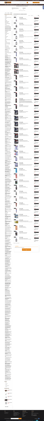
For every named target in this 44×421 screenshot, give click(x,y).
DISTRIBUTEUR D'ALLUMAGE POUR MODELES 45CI (8, 204)
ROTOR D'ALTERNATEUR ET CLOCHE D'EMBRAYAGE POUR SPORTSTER (8, 328)
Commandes (23, 413)
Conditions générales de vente (16, 413)
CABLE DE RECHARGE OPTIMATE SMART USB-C (8, 117)
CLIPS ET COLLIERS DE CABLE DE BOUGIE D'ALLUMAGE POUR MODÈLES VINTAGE (8, 171)
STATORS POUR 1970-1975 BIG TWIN (8, 356)
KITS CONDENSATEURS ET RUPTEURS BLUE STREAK (7, 260)
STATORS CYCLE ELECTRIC (7, 351)
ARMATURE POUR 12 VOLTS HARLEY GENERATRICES (7, 70)
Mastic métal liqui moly (22, 169)
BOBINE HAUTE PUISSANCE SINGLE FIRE (8, 90)
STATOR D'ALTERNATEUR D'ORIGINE (7, 345)
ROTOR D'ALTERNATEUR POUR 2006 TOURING (8, 329)
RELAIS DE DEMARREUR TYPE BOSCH (7, 316)
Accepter (37, 420)
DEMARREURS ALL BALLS (7, 200)
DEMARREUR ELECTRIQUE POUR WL (8, 197)
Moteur (5, 40)
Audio (5, 19)
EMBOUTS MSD (6, 212)
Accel (6, 382)
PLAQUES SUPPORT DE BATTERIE (8, 300)
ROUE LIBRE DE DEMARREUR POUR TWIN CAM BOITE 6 (8, 335)
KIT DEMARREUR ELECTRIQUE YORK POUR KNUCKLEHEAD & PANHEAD (8, 253)
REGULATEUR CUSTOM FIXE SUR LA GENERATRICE (8, 306)
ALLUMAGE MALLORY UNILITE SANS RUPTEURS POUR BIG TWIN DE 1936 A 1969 (8, 59)
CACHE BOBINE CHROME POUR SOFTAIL (8, 148)
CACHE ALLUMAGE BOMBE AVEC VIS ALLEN (8, 126)
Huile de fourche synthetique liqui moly (24, 76)
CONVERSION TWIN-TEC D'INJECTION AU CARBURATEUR (8, 179)
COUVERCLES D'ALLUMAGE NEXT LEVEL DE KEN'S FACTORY (8, 188)
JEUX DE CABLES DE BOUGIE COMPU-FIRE (7, 236)
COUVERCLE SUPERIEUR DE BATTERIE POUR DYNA (7, 187)
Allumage (6, 20)
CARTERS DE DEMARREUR (7, 166)
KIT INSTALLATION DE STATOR (8, 256)
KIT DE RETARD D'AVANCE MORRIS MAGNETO (7, 250)
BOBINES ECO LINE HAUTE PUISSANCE (7, 104)
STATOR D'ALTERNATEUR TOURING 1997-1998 (7, 348)
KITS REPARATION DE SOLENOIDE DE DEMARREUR (8, 268)
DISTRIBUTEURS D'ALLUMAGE (8, 205)
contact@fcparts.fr (14, 0)
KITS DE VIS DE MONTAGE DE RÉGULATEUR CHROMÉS (8, 264)
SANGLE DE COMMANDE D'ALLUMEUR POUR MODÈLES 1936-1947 (8, 337)
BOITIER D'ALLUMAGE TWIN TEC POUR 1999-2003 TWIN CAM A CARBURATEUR (8, 106)
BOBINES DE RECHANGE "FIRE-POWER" (8, 99)
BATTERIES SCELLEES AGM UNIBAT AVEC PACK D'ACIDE (8, 77)
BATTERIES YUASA (7, 80)
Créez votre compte (37, 0)
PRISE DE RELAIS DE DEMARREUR (8, 301)
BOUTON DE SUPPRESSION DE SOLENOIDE (8, 112)
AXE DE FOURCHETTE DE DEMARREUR (7, 72)
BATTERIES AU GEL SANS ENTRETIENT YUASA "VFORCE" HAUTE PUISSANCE (8, 74)
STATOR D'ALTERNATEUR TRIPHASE (7, 350)
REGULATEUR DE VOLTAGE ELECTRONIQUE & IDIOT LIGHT (8, 311)
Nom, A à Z (34, 15)
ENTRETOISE (6, 213)
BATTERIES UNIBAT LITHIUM (7, 79)
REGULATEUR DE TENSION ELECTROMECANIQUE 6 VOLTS (8, 308)
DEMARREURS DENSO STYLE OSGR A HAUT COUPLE (7, 201)
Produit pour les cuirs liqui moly (23, 232)
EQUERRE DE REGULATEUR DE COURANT (8, 214)
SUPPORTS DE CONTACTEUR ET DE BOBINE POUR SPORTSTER (8, 366)
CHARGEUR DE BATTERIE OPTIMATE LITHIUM (7, 168)
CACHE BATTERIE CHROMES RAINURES (8, 139)
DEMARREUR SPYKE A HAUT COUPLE (7, 199)
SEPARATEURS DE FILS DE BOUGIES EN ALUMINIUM (7, 342)
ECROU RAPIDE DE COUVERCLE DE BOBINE (8, 209)
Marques (5, 381)
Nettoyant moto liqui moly (22, 186)
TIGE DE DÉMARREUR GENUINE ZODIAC (8, 372)
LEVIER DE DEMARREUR (7, 274)
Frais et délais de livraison (15, 412)
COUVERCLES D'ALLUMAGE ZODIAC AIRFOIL (7, 190)
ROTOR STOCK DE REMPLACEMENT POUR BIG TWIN (8, 331)
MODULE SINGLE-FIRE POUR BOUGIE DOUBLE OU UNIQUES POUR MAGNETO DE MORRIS (8, 283)
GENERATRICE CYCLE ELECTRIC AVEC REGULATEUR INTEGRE (8, 235)
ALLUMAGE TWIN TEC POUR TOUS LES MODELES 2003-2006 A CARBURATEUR (8, 66)
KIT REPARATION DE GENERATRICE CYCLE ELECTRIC (8, 258)
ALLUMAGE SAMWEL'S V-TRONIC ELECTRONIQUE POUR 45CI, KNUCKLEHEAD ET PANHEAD (8, 63)
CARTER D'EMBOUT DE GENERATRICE (7, 165)
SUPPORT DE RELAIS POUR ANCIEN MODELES (8, 361)
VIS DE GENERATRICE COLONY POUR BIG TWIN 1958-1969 (8, 377)
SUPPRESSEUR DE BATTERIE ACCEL (7, 368)
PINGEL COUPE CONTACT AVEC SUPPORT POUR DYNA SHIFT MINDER (8, 295)
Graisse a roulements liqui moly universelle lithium (25, 53)
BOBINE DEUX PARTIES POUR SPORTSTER (7, 87)
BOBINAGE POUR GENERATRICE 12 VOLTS (8, 83)
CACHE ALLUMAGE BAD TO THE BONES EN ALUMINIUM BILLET (8, 125)
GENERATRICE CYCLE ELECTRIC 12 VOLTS (8, 232)
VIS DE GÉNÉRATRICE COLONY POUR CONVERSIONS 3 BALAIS (8, 378)
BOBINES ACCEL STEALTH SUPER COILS (8, 97)
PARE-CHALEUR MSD (7, 286)
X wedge (6, 53)
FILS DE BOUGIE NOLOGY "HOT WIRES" (8, 219)
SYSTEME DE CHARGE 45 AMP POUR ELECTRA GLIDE (8, 369)
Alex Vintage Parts (7, 385)
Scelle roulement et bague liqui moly (23, 238)
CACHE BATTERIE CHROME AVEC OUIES (8, 136)
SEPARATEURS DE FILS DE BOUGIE (8, 341)
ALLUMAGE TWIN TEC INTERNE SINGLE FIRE (8, 64)
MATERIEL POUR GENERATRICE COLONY (8, 280)
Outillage (6, 41)
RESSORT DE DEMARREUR (7, 321)
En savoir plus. (34, 420)
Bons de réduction (24, 415)
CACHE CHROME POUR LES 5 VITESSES (8, 153)
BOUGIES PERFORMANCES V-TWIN (8, 109)
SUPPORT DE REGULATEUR (7, 360)
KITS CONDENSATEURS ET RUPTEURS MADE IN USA (7, 261)
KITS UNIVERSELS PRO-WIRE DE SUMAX (8, 273)
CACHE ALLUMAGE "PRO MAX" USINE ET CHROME (8, 122)
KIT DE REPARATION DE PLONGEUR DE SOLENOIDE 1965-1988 (8, 248)
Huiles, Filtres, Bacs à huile (7, 39)
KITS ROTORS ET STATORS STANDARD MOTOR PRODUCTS (8, 270)
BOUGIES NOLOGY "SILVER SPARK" (8, 108)
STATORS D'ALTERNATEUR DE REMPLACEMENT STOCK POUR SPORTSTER (8, 353)
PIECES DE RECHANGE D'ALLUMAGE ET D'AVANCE (7, 290)
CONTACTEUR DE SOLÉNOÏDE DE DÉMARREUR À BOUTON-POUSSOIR (8, 175)
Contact (17, 4)
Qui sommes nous (6, 413)
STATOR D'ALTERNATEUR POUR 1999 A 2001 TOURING (8, 347)
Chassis (6, 24)
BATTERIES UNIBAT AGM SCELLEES (8, 78)
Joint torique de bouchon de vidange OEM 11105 (10, 402)
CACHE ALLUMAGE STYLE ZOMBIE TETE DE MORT (8, 134)
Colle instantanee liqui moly (22, 18)
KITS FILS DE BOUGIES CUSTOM (8, 267)
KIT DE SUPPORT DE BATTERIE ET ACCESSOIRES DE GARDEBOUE (8, 251)
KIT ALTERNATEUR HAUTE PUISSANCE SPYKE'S (7, 240)
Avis (36, 4)
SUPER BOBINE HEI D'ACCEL (7, 358)
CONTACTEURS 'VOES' (7, 178)
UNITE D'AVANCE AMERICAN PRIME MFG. (7, 375)
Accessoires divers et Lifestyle (8, 52)
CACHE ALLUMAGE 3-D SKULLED (8, 123)
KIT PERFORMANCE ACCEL (7, 257)
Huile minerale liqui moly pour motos (23, 111)
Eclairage (6, 32)
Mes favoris (17, 0)
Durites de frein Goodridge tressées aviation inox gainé (8, 27)
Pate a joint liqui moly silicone (23, 192)
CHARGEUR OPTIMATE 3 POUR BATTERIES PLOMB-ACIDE (8, 169)
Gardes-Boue (6, 36)
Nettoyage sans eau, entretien (8, 17)
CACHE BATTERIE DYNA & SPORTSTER (7, 141)
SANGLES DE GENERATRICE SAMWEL (7, 340)
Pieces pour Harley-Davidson (8, 14)
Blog (34, 4)
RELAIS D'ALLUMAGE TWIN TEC (8, 315)
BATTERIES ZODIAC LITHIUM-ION (8, 81)
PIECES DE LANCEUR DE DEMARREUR (7, 289)
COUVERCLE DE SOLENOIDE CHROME (7, 182)
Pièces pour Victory (7, 51)
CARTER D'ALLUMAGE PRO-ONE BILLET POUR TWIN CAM (8, 163)
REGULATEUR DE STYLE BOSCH (8, 307)
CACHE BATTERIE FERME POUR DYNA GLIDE (8, 142)
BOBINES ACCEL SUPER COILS (8, 98)
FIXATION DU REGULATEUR (7, 226)
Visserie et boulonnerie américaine (7, 49)
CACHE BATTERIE (6, 135)
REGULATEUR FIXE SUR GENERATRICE (7, 314)
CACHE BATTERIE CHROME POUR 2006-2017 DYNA (8, 138)
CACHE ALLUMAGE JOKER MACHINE (7, 131)
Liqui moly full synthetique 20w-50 (23, 140)
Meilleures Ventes (6, 388)
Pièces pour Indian (7, 50)
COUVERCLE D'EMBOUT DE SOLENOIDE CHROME (7, 184)
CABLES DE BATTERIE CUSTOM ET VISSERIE (8, 118)
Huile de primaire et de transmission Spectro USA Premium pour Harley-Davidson (10, 399)
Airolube (6, 384)
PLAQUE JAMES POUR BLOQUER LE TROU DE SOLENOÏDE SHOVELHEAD (8, 298)
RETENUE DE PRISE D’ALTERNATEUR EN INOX (7, 323)
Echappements (6, 31)
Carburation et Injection (7, 23)
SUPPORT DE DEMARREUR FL (7, 359)
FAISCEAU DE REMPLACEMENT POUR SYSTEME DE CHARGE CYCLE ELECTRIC (8, 216)
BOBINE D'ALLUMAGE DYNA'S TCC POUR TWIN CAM (8, 85)
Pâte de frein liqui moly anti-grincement (24, 209)
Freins (5, 35)
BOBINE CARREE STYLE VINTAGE (8, 84)
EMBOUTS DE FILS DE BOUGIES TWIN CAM (8, 211)
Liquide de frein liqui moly (22, 146)
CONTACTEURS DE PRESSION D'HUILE (8, 177)
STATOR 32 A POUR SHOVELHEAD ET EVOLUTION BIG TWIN (8, 344)
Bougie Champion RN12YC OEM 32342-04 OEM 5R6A (10, 396)
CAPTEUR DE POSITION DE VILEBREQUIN (7, 160)
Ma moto (8, 4)
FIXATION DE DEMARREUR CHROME (7, 225)
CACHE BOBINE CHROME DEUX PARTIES (8, 146)
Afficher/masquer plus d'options (22, 10)
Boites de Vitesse (6, 22)
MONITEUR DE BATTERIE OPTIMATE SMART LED (7, 285)
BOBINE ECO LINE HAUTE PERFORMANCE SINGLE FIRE (7, 88)
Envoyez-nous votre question (26, 249)
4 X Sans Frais (20, 4)
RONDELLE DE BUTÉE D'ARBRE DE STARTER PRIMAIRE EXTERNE (8, 326)
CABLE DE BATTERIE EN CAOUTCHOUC (7, 114)
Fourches (6, 34)
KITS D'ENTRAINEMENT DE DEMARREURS (7, 266)
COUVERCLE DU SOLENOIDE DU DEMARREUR (8, 185)
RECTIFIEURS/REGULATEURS (8, 303)
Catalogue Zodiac (25, 4)
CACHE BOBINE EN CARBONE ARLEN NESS (8, 150)
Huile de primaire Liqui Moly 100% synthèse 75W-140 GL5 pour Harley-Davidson (25, 99)
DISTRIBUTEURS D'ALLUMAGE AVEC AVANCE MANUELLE (8, 206)
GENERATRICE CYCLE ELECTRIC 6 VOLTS (8, 233)
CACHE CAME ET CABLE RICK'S (8, 152)
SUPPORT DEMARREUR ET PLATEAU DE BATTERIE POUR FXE (8, 365)
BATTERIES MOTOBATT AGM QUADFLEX (8, 75)
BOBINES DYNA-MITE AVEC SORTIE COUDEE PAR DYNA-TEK (8, 102)
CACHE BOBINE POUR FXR (7, 151)
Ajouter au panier (36, 35)
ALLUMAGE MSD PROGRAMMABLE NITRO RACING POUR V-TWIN (8, 61)
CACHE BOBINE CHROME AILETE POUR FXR (8, 145)
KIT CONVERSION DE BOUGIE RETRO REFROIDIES (8, 243)
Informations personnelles (25, 412)
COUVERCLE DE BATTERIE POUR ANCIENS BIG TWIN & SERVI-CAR (8, 181)
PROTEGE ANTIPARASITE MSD (8, 302)
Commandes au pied (7, 25)
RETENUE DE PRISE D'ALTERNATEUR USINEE (7, 324)
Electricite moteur (7, 33)
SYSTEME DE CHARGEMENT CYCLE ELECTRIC (7, 371)
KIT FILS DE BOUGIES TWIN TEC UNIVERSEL (8, 255)
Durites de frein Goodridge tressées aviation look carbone (8, 28)
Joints (5, 38)
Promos (6, 16)
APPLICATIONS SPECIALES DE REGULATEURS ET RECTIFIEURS (8, 69)
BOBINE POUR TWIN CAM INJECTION (7, 91)
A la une (6, 18)
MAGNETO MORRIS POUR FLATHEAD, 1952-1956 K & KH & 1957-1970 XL (8, 279)
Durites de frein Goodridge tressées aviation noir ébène (8, 30)
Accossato (6, 383)
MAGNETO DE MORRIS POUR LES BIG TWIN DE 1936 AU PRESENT (8, 277)
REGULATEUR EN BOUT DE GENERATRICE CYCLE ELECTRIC (8, 312)
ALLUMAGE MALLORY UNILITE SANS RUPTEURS (8, 57)
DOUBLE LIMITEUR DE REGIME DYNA (8, 208)
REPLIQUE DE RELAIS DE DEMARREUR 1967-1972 (7, 320)
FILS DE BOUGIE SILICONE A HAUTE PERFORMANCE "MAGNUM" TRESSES (8, 221)
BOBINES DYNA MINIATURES (7, 101)
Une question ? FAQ (12, 4)
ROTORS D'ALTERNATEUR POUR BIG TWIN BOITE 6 (8, 332)
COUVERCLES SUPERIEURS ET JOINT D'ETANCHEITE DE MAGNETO (8, 193)
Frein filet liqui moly (21, 24)
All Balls (6, 386)
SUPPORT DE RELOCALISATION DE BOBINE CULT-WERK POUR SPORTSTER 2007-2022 (8, 363)
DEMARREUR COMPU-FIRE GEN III (8, 196)
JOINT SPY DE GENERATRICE (8, 239)
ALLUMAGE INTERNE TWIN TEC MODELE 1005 (8, 56)
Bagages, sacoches (7, 21)
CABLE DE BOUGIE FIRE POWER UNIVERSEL (8, 115)
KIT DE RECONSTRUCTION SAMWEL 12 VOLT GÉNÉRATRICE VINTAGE (8, 247)
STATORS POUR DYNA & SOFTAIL (8, 357)
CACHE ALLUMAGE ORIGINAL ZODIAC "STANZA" (8, 132)
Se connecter (33, 0)
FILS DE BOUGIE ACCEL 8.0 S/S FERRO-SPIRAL (8, 218)
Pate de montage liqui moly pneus (23, 215)
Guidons (6, 37)
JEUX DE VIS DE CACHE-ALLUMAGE (7, 238)
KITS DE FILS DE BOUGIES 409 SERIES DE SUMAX (8, 263)
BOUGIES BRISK (6, 107)
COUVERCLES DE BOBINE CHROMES (7, 191)
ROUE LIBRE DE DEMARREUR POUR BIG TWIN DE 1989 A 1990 (8, 334)
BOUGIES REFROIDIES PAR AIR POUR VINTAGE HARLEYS (8, 111)
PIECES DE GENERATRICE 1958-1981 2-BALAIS (8, 287)
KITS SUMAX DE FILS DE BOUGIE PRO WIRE (8, 271)
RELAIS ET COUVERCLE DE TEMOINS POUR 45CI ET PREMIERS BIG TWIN (7, 318)
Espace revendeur (31, 4)
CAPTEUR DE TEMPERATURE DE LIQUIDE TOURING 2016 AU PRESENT (8, 162)
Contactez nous (15, 415)
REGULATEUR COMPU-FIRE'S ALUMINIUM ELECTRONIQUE (8, 304)
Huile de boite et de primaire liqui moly (23, 70)
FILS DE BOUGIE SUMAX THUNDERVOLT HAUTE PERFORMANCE (7, 223)
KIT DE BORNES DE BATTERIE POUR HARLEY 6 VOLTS (8, 245)
